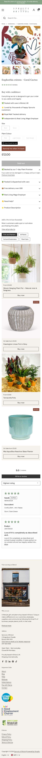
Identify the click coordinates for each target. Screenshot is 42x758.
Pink (5, 138)
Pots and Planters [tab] (9, 235)
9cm (5, 128)
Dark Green (30, 138)
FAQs (3, 677)
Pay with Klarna (7, 685)
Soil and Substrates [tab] (10, 239)
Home (3, 24)
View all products (8, 229)
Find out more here (8, 175)
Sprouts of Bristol (20, 751)
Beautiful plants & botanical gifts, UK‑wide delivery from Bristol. (21, 2)
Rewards (5, 680)
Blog (3, 674)
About (4, 671)
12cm (15, 128)
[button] (6, 85)
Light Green (17, 138)
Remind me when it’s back (13, 148)
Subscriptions (6, 682)
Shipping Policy (7, 740)
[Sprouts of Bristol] (21, 10)
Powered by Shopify (33, 751)
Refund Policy (6, 737)
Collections (11, 24)
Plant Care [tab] (24, 239)
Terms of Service (7, 742)
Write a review (21, 476)
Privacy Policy (6, 734)
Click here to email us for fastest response (16, 641)
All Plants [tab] (23, 235)
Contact (4, 688)
